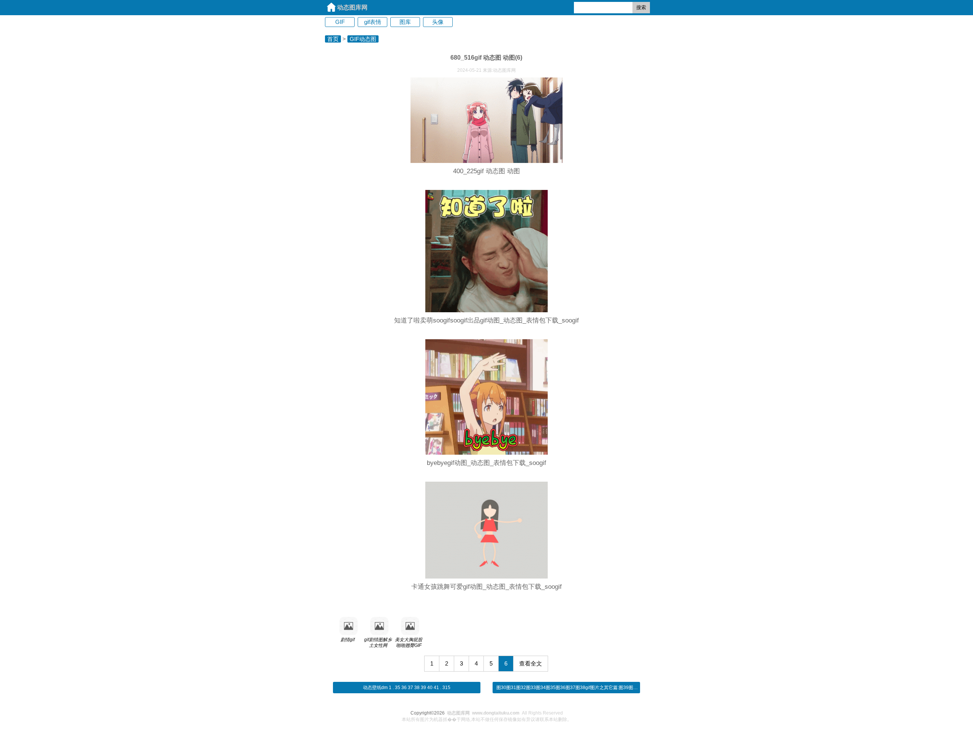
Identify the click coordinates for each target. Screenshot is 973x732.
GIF (340, 22)
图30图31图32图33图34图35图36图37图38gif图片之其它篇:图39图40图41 (572, 687)
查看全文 (530, 663)
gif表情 (372, 22)
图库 (405, 22)
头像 (438, 22)
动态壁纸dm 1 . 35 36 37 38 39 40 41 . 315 (406, 687)
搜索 (641, 7)
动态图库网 (352, 7)
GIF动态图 (363, 39)
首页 (333, 39)
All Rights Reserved (505, 713)
